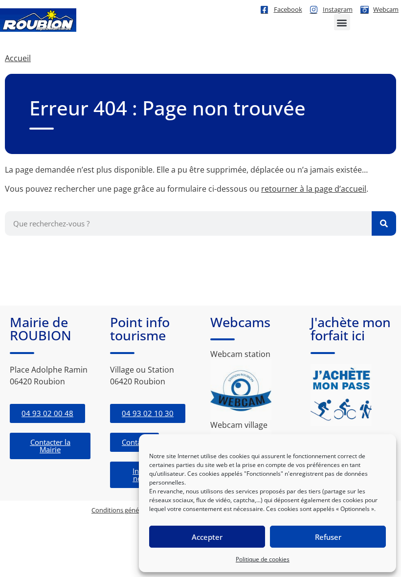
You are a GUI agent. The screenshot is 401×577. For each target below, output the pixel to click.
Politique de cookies (263, 559)
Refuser (328, 537)
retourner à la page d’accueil (313, 188)
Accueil (18, 58)
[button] (342, 22)
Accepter (207, 537)
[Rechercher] (384, 223)
